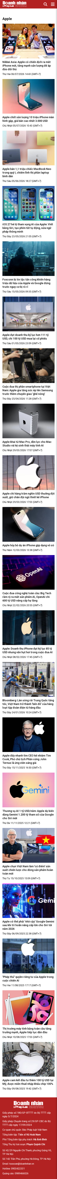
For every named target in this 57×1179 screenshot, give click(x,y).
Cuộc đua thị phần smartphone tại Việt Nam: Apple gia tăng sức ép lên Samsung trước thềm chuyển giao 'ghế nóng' (27, 390)
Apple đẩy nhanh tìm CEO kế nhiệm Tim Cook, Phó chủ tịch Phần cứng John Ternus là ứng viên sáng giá (26, 759)
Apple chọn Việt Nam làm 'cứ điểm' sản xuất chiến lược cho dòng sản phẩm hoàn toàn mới (27, 870)
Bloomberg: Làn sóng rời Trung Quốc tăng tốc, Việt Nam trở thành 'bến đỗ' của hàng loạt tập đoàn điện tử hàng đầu (28, 704)
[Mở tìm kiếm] (45, 4)
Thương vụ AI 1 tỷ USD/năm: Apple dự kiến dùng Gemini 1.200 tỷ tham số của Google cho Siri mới (28, 814)
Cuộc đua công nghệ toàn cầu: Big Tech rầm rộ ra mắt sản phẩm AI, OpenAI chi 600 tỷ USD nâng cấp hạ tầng (26, 597)
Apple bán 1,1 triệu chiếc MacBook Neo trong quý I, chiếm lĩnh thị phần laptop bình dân (26, 172)
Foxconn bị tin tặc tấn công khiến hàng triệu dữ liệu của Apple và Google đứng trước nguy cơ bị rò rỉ (26, 283)
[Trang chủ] (28, 1105)
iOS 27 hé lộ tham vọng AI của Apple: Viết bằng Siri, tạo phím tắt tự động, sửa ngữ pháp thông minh (27, 228)
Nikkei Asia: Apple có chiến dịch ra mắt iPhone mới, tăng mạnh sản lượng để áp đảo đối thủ (26, 65)
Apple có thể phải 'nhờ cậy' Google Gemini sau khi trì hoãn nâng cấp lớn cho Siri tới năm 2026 (28, 925)
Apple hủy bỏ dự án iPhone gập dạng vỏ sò (28, 545)
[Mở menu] (53, 4)
